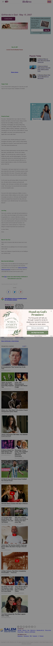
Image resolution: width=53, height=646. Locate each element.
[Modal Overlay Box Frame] (26, 323)
